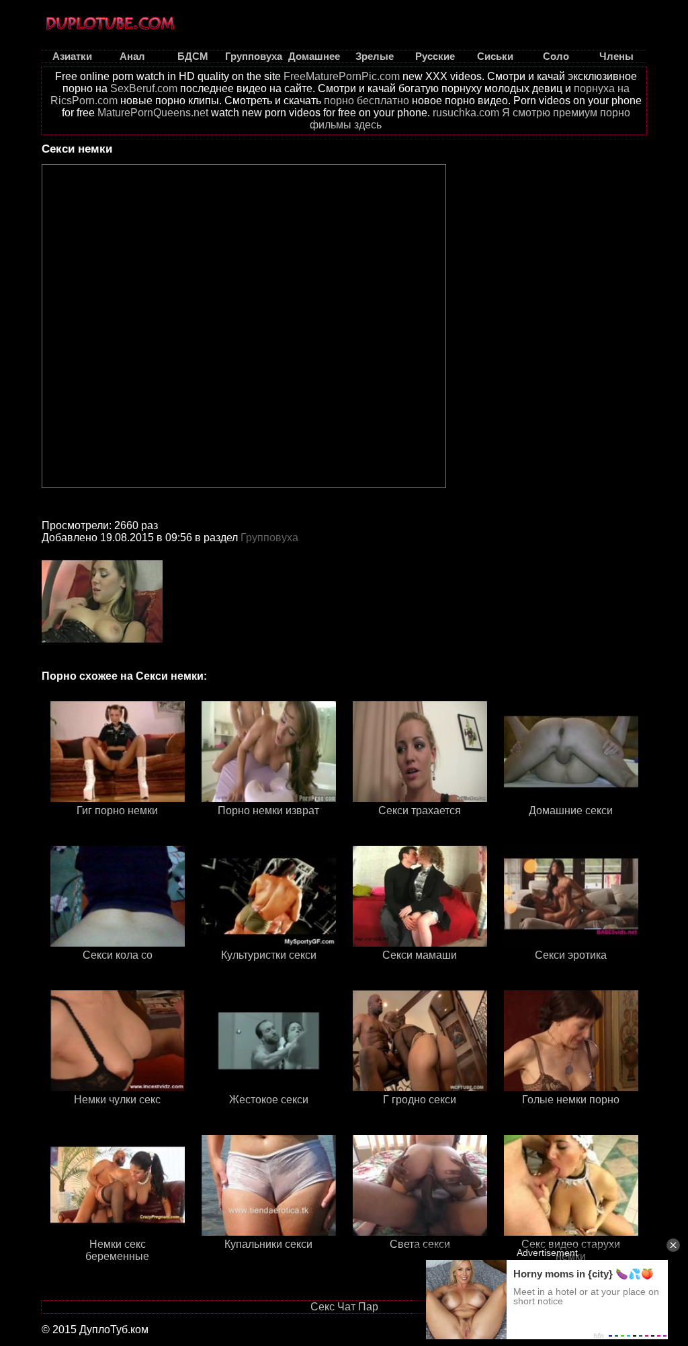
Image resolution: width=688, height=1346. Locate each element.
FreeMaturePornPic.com (342, 76)
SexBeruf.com (143, 88)
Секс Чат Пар (344, 1306)
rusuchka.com (466, 112)
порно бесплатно (366, 100)
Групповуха (269, 537)
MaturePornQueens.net (152, 112)
